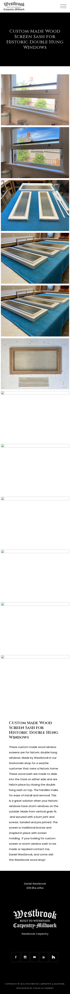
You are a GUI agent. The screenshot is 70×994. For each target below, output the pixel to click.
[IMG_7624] (35, 363)
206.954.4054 (35, 888)
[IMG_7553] (35, 575)
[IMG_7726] (35, 99)
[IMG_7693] (35, 258)
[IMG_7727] (35, 152)
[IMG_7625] (35, 416)
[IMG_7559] (35, 680)
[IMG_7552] (35, 522)
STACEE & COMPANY (43, 988)
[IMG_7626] (35, 469)
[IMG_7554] (35, 627)
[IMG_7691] (35, 205)
